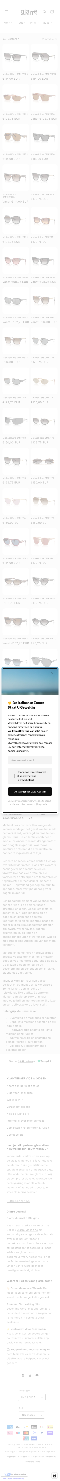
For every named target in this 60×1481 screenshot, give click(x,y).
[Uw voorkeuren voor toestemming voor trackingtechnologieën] (54, 1475)
